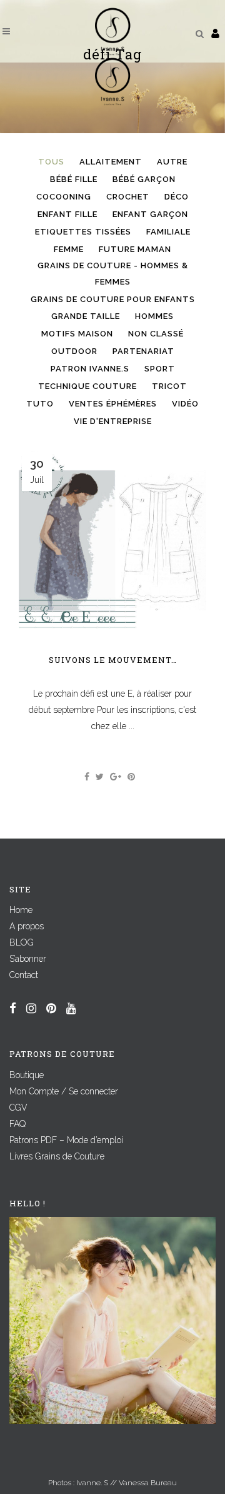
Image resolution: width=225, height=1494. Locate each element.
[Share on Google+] (115, 777)
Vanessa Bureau (148, 1482)
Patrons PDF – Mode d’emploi (66, 1140)
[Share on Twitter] (100, 777)
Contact (23, 975)
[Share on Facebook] (86, 777)
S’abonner (27, 959)
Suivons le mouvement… (113, 659)
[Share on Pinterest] (131, 777)
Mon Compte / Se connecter (63, 1091)
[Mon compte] (215, 33)
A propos (26, 926)
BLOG (21, 942)
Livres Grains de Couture (56, 1156)
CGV (18, 1108)
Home (20, 910)
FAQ (17, 1124)
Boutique (26, 1075)
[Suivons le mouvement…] (112, 540)
